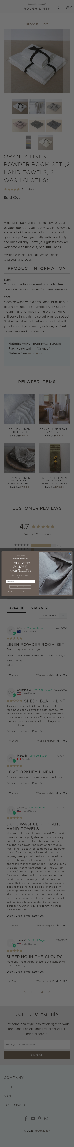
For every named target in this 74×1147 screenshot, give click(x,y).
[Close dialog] (70, 553)
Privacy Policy (25, 592)
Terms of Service (33, 592)
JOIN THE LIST (20, 587)
